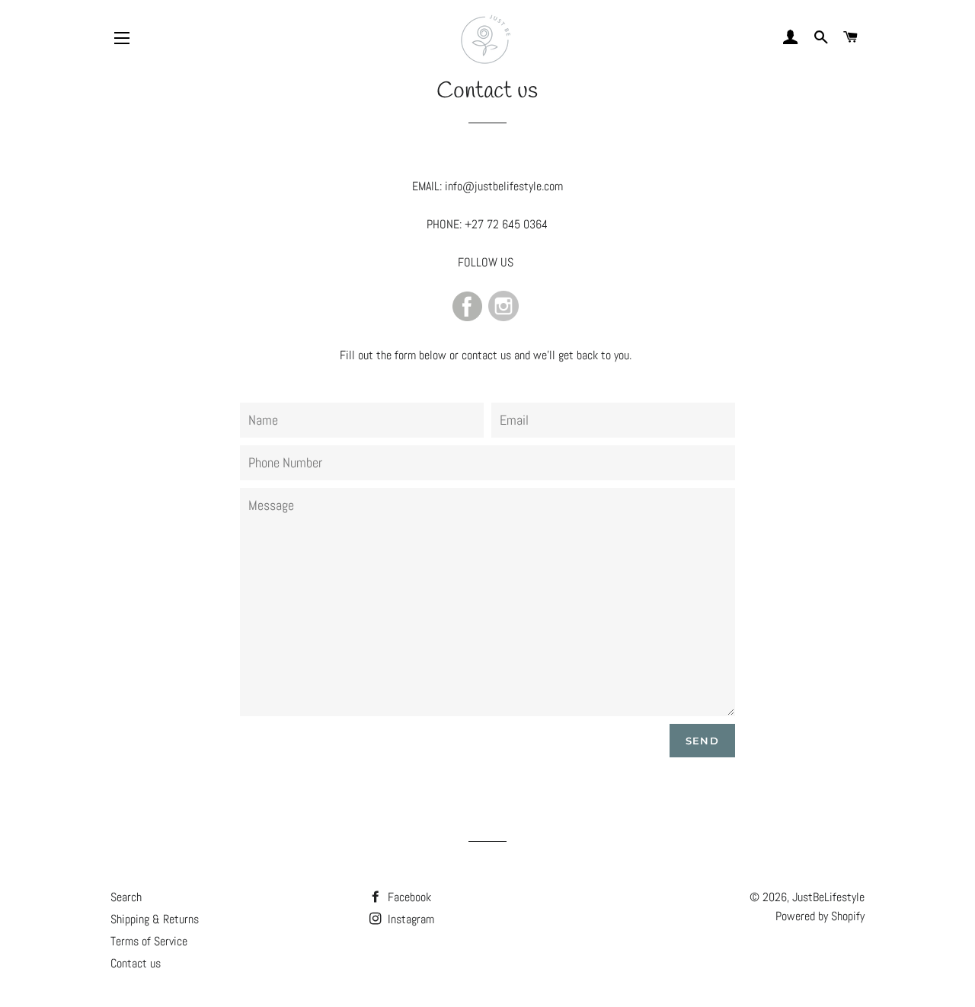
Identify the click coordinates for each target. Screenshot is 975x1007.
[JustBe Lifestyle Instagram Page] (503, 317)
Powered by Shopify (820, 916)
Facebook (408, 897)
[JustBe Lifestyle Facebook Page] (467, 317)
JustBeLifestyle (828, 897)
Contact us (135, 963)
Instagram (409, 919)
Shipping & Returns (154, 919)
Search (126, 897)
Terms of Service (148, 941)
